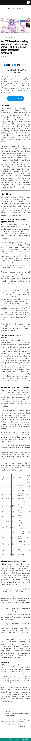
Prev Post (17, 713)
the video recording (23, 90)
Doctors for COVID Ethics (15, 8)
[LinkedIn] (12, 65)
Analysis (3, 56)
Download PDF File (15, 98)
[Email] (18, 65)
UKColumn (7, 86)
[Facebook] (5, 65)
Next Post (13, 723)
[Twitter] (8, 65)
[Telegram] (15, 65)
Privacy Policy (26, 739)
